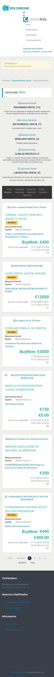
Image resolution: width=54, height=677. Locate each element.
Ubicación (31, 189)
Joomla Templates (17, 672)
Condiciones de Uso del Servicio (18, 602)
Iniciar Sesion (32, 30)
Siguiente (22, 563)
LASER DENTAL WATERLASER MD (25, 273)
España (8, 230)
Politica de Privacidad (13, 630)
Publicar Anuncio (33, 40)
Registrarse (31, 35)
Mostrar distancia (23, 230)
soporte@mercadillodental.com (16, 587)
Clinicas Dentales (27, 154)
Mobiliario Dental (27, 139)
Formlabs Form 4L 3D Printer (25, 328)
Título (9, 189)
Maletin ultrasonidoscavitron (17, 526)
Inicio (28, 25)
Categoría (19, 189)
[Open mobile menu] (24, 12)
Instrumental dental (27, 124)
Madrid (8, 339)
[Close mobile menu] (24, 15)
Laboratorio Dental (27, 172)
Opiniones (27, 195)
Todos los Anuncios (13, 608)
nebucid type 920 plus (14, 404)
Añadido (8, 192)
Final (33, 563)
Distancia (43, 192)
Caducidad (19, 192)
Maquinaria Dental (27, 107)
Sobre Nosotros (11, 624)
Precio (42, 189)
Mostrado (31, 192)
